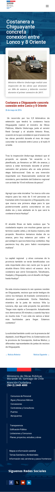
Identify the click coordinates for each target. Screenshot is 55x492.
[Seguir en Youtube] (23, 482)
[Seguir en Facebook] (11, 482)
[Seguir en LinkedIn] (29, 482)
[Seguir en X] (17, 482)
